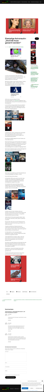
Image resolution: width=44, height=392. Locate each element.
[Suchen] (37, 38)
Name (6, 362)
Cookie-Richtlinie (29, 390)
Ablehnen (32, 388)
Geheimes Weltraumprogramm (17, 46)
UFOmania (17, 100)
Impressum (36, 390)
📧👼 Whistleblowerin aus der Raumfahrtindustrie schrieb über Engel (35, 85)
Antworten (9, 320)
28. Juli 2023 (9, 314)
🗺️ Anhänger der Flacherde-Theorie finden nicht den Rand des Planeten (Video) (34, 73)
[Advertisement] (22, 10)
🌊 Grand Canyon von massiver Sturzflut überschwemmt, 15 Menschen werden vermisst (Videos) (34, 79)
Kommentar (7, 351)
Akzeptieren (25, 388)
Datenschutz (33, 390)
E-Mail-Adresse (7, 366)
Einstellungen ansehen (39, 388)
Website (6, 370)
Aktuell (10, 46)
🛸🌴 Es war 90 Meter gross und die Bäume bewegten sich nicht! (34, 67)
